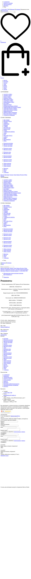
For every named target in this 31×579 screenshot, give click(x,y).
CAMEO (5, 126)
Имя (2, 427)
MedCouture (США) (8, 99)
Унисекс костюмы (7, 146)
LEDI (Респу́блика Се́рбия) (10, 108)
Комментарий (4, 430)
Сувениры (6, 172)
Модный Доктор (7, 121)
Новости (8, 270)
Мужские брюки (7, 155)
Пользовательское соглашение (10, 385)
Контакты (5, 5)
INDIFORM (6, 124)
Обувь (4, 88)
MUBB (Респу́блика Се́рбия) (10, 106)
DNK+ (5, 140)
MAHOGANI (6, 129)
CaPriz (5, 133)
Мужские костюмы (8, 143)
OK (2, 447)
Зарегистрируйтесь (15, 416)
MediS (4, 138)
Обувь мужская (7, 163)
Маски (5, 169)
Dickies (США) (7, 96)
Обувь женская (7, 164)
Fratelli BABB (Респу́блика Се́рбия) (12, 107)
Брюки (5, 85)
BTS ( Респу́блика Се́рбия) (10, 113)
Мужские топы (7, 152)
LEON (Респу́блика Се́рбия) (10, 110)
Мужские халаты (7, 148)
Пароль (2, 421)
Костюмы (5, 81)
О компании (6, 1)
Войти (2, 423)
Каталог (6, 10)
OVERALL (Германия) (9, 115)
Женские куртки (7, 161)
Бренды (5, 80)
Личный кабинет (14, 270)
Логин (2, 417)
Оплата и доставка (8, 3)
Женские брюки (7, 157)
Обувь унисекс (7, 166)
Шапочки (5, 168)
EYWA (5, 130)
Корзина (2, 77)
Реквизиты (6, 277)
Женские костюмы (8, 144)
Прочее (5, 89)
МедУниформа (7, 139)
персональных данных (19, 431)
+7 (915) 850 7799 (5, 9)
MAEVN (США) (7, 104)
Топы (4, 84)
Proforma (5, 125)
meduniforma (4, 334)
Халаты (5, 82)
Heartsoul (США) (7, 98)
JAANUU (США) (7, 94)
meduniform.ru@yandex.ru (9, 395)
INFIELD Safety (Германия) (10, 112)
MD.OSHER (6, 120)
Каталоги (5, 386)
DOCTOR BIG (7, 127)
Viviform (5, 122)
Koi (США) (6, 103)
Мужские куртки (7, 159)
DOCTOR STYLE (7, 135)
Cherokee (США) (7, 95)
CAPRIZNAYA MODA (9, 131)
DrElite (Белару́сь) (7, 111)
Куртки (5, 86)
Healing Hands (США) (8, 102)
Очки (4, 171)
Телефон (3, 425)
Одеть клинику (7, 380)
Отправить (3, 433)
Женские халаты (7, 149)
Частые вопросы (7, 4)
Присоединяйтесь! (5, 327)
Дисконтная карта (7, 377)
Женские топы (7, 153)
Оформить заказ (4, 455)
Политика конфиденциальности (11, 383)
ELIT (4, 134)
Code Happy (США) (8, 100)
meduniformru (4, 331)
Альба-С (5, 137)
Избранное (3, 41)
